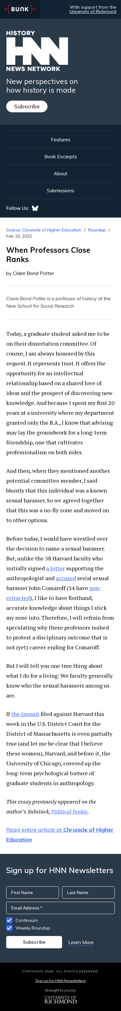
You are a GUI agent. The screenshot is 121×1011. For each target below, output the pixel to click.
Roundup (97, 230)
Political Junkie (69, 811)
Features (60, 139)
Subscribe (27, 106)
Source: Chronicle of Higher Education (43, 230)
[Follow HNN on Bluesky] (35, 208)
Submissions (60, 190)
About (60, 173)
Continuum (27, 920)
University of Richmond (92, 11)
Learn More (81, 942)
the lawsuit (25, 714)
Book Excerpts (60, 156)
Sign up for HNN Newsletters (60, 980)
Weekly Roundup (33, 928)
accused (66, 578)
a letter (55, 568)
